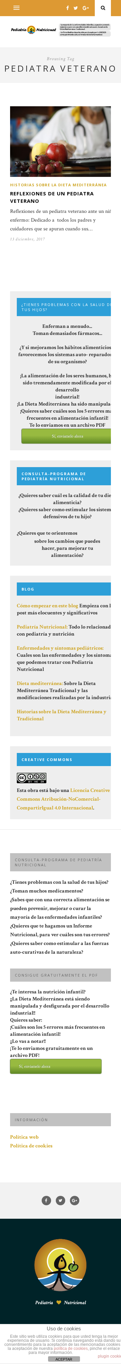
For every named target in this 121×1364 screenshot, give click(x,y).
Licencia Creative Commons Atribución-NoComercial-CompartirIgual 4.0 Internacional (63, 799)
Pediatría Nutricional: (42, 627)
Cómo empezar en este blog (47, 605)
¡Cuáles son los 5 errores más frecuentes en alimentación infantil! (57, 1046)
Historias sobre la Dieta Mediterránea (58, 184)
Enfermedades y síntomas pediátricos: (60, 648)
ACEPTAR (63, 1359)
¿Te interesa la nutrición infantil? (59, 1028)
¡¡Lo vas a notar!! (51, 1053)
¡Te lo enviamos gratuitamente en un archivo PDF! (51, 1057)
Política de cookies (31, 1145)
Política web (24, 1137)
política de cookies (71, 1348)
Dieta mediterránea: (40, 683)
